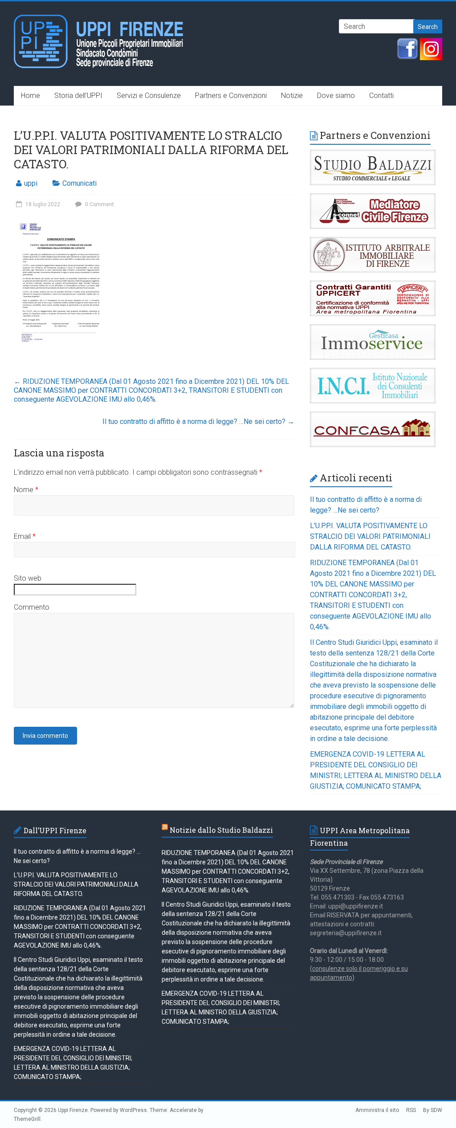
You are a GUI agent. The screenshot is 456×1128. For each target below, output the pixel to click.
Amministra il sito (377, 1110)
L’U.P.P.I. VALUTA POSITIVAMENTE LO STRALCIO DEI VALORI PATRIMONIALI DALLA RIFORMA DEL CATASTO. (370, 536)
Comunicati (79, 183)
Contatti (381, 95)
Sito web (27, 578)
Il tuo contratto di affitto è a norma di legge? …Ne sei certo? (198, 421)
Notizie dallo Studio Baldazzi (221, 830)
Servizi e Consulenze (149, 95)
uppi (30, 183)
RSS (411, 1110)
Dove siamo (336, 95)
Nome (26, 489)
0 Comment (99, 204)
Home (30, 95)
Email (25, 536)
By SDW (432, 1110)
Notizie (292, 95)
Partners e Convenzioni (231, 95)
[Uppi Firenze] (99, 19)
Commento (31, 607)
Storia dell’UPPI (78, 95)
